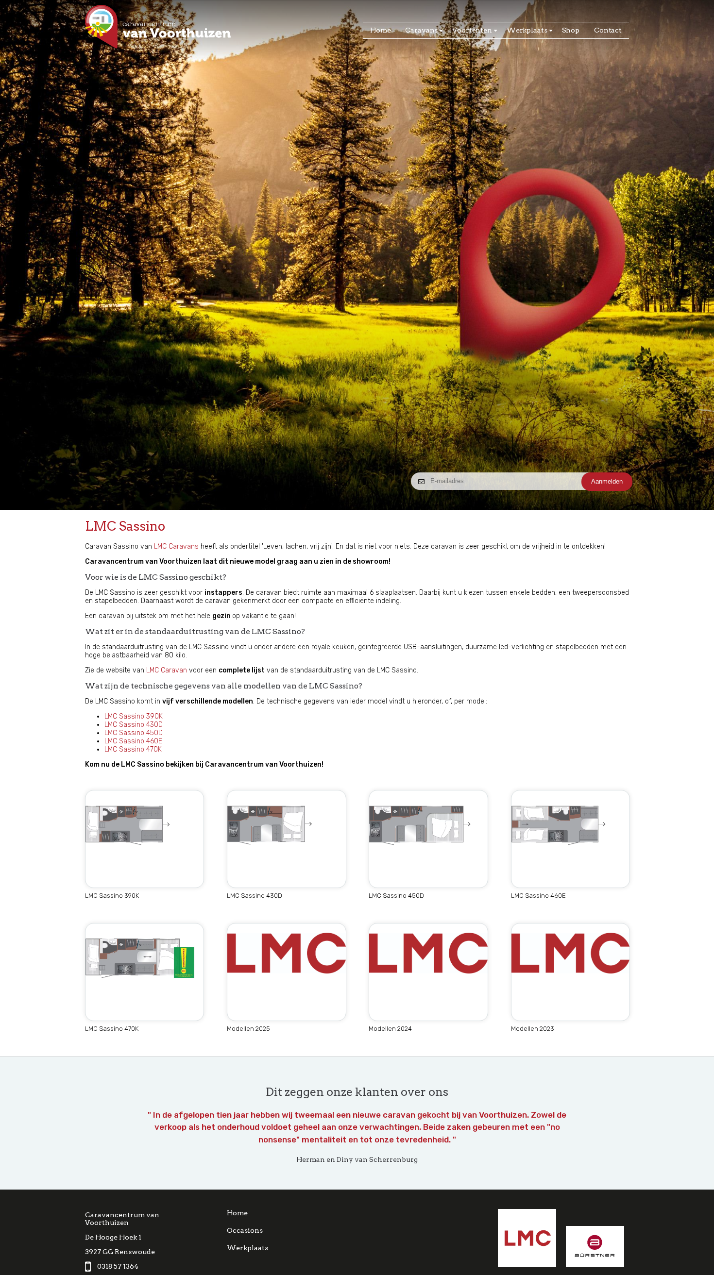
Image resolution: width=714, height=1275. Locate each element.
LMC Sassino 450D (133, 733)
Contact (608, 30)
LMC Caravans (176, 546)
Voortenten (472, 30)
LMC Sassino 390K (133, 716)
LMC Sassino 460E (133, 741)
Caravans (421, 30)
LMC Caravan (166, 670)
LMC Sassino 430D (133, 725)
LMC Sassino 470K (133, 749)
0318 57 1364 (117, 1266)
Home (380, 30)
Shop (570, 30)
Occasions (245, 1230)
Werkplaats (527, 30)
